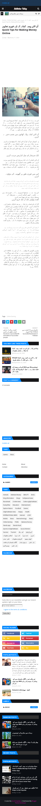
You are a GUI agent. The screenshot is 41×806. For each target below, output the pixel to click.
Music (12, 454)
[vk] (30, 643)
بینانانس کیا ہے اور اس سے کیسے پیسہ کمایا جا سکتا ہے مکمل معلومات (25, 349)
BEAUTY (26, 495)
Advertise (24, 467)
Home (4, 20)
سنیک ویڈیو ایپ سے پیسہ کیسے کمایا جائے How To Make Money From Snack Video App (24, 768)
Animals (5, 495)
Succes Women (25, 529)
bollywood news (28, 498)
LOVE (29, 515)
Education (16, 505)
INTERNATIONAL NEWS (10, 515)
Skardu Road (17, 525)
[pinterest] (30, 638)
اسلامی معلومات (7, 536)
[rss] (11, 638)
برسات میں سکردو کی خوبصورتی (22, 733)
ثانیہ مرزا (17, 536)
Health (27, 512)
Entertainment (26, 505)
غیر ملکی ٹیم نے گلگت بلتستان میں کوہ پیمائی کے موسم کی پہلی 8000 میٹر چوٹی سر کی (24, 681)
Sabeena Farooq (26, 522)
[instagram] (11, 643)
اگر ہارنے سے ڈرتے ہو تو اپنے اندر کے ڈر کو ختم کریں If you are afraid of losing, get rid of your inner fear (25, 779)
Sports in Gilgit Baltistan (10, 529)
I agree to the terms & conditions (15, 609)
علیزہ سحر (6, 539)
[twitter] (30, 633)
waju (5, 38)
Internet (22, 515)
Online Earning (11, 20)
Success (5, 532)
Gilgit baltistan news (9, 512)
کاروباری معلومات (17, 539)
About (23, 464)
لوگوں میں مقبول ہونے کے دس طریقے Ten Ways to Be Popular (25, 789)
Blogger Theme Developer (26, 802)
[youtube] (11, 648)
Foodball (18, 508)
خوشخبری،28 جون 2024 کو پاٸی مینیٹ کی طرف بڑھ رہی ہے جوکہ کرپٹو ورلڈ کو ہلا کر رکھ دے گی (25, 369)
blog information (8, 498)
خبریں (32, 536)
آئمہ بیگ (21, 532)
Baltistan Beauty (16, 495)
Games (5, 454)
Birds (33, 495)
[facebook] (11, 633)
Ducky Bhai (6, 505)
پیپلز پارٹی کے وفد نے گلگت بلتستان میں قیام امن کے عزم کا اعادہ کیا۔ (25, 743)
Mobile (5, 519)
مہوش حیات (23, 542)
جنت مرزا (25, 536)
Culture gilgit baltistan (30, 501)
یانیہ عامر (14, 546)
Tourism (13, 532)
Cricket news (17, 501)
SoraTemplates (16, 801)
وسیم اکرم (6, 546)
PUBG (17, 522)
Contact (4, 467)
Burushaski (6, 501)
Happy (20, 512)
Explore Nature (8, 508)
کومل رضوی (28, 539)
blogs (18, 498)
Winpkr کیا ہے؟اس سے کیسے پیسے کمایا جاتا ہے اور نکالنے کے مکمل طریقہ (24, 359)
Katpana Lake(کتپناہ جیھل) (21, 690)
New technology (21, 519)
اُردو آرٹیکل (29, 532)
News (31, 519)
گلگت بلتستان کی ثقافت (10, 542)
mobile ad (5, 3)
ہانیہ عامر (32, 542)
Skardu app (6, 525)
